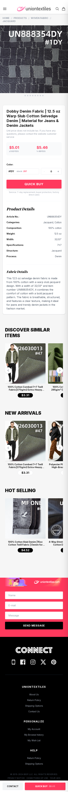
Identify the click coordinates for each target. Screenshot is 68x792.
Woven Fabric (39, 18)
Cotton (58, 222)
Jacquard (9, 21)
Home (6, 18)
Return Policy (34, 700)
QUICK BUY (34, 184)
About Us (34, 694)
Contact (13, 786)
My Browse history (34, 734)
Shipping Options (34, 705)
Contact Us (34, 711)
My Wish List (34, 740)
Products (20, 18)
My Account (34, 729)
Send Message (34, 625)
